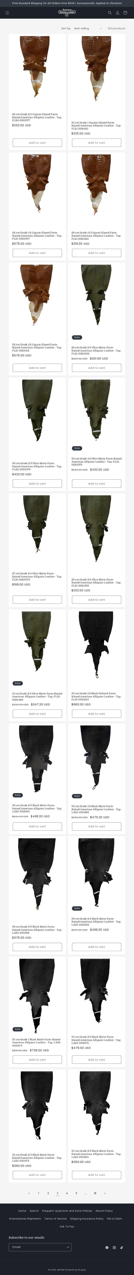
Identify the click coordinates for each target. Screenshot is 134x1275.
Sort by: (66, 28)
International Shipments (25, 1218)
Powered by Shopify (75, 1269)
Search (34, 1211)
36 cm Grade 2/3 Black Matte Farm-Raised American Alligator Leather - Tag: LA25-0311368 (37, 929)
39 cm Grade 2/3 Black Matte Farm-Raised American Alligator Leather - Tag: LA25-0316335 (96, 921)
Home (22, 1211)
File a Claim (114, 1218)
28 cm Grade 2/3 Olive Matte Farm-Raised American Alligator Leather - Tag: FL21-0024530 (96, 350)
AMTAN (60, 1269)
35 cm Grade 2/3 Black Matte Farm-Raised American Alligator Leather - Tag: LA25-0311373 (37, 1157)
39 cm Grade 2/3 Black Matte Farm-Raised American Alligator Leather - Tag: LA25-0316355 (37, 808)
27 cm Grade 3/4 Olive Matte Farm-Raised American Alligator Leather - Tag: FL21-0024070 (37, 576)
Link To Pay (67, 1226)
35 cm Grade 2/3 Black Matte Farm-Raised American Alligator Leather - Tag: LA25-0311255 (96, 1154)
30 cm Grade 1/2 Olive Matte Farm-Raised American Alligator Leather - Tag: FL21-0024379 (97, 461)
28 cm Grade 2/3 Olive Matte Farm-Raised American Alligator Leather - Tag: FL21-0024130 (96, 582)
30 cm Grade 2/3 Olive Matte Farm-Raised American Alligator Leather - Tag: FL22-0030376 (37, 466)
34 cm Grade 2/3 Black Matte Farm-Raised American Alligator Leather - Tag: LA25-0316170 (96, 1040)
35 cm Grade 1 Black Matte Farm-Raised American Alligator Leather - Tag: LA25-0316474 (36, 1042)
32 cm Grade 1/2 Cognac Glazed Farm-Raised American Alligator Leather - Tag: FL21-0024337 (37, 235)
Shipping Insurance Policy (86, 1218)
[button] (7, 13)
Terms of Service (55, 1218)
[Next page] (105, 1193)
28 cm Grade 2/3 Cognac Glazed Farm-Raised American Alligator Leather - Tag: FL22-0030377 (37, 117)
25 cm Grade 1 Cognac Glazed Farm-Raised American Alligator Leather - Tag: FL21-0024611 (96, 125)
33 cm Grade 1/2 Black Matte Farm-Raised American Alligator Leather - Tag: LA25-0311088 (96, 809)
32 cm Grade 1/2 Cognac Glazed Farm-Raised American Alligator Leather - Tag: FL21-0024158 (37, 347)
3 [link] (57, 1193)
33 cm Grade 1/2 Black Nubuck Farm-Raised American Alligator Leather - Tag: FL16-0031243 (96, 696)
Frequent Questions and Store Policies (67, 1211)
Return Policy (104, 1211)
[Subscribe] (67, 1247)
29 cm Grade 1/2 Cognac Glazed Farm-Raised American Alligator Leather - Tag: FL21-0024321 (96, 235)
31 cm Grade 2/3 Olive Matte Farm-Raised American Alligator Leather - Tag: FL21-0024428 (37, 696)
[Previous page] (29, 1193)
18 (95, 1193)
